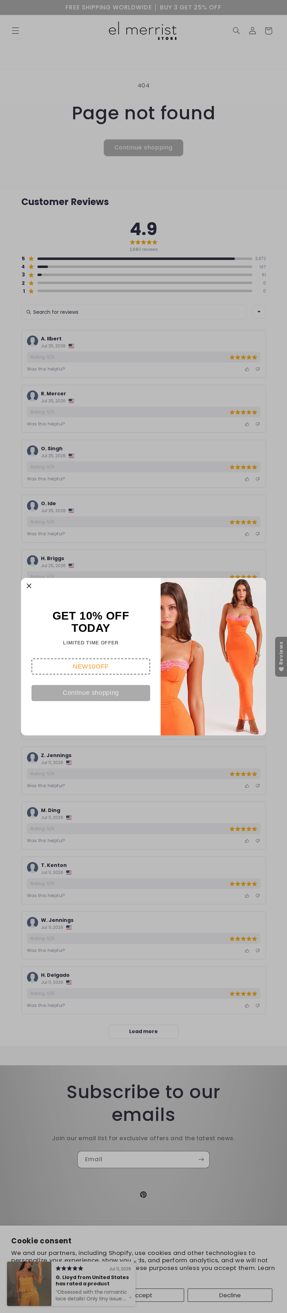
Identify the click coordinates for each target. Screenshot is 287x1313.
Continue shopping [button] (91, 692)
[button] (90, 666)
